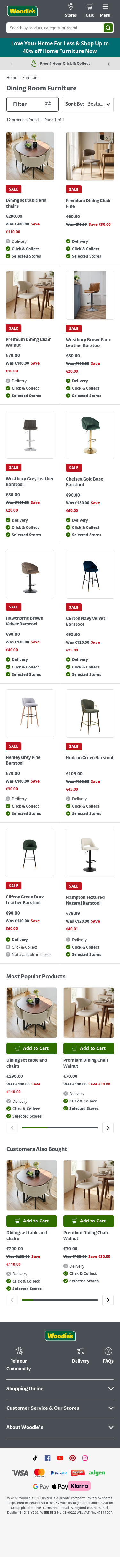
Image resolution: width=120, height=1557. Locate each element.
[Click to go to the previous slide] (12, 1127)
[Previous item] (11, 63)
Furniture (30, 78)
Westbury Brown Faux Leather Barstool (88, 342)
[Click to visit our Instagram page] (85, 1458)
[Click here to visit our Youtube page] (60, 1458)
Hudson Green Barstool (89, 758)
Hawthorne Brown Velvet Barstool (24, 621)
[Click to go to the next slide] (108, 1127)
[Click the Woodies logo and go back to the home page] (22, 11)
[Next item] (109, 63)
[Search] (108, 27)
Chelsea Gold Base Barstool (84, 482)
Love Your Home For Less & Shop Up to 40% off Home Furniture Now (60, 47)
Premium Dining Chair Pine (88, 203)
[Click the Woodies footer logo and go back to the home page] (60, 1336)
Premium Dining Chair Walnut (28, 342)
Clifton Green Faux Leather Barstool (25, 900)
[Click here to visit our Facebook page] (47, 1458)
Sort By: (74, 104)
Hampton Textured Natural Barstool (85, 900)
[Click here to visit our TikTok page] (35, 1458)
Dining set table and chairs (26, 203)
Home (11, 78)
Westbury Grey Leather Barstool (30, 481)
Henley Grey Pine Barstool (23, 760)
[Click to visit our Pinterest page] (72, 1458)
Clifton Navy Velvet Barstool (85, 621)
